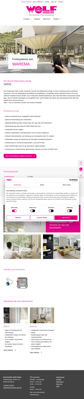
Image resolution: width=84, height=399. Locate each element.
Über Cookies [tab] (67, 185)
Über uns (54, 2)
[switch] (32, 210)
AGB (57, 386)
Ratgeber (37, 19)
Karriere (60, 2)
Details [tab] (42, 185)
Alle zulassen (66, 217)
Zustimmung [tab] (17, 185)
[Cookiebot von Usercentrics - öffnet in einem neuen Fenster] (70, 180)
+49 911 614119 (26, 2)
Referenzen (46, 19)
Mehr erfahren (8, 350)
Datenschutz (60, 377)
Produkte (26, 19)
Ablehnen (18, 217)
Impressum (59, 382)
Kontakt (47, 2)
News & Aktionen (38, 2)
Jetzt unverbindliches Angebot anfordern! (18, 156)
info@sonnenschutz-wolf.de (12, 388)
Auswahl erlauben (42, 217)
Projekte (55, 19)
